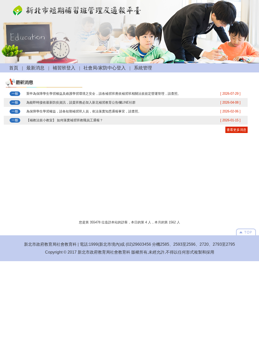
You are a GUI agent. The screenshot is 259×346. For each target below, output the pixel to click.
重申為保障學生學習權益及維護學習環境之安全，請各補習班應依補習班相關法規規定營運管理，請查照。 (103, 93)
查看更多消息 (236, 130)
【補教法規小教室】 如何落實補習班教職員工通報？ (64, 120)
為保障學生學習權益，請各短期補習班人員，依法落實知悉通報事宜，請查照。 (83, 111)
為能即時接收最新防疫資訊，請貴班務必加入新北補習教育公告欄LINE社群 (81, 102)
